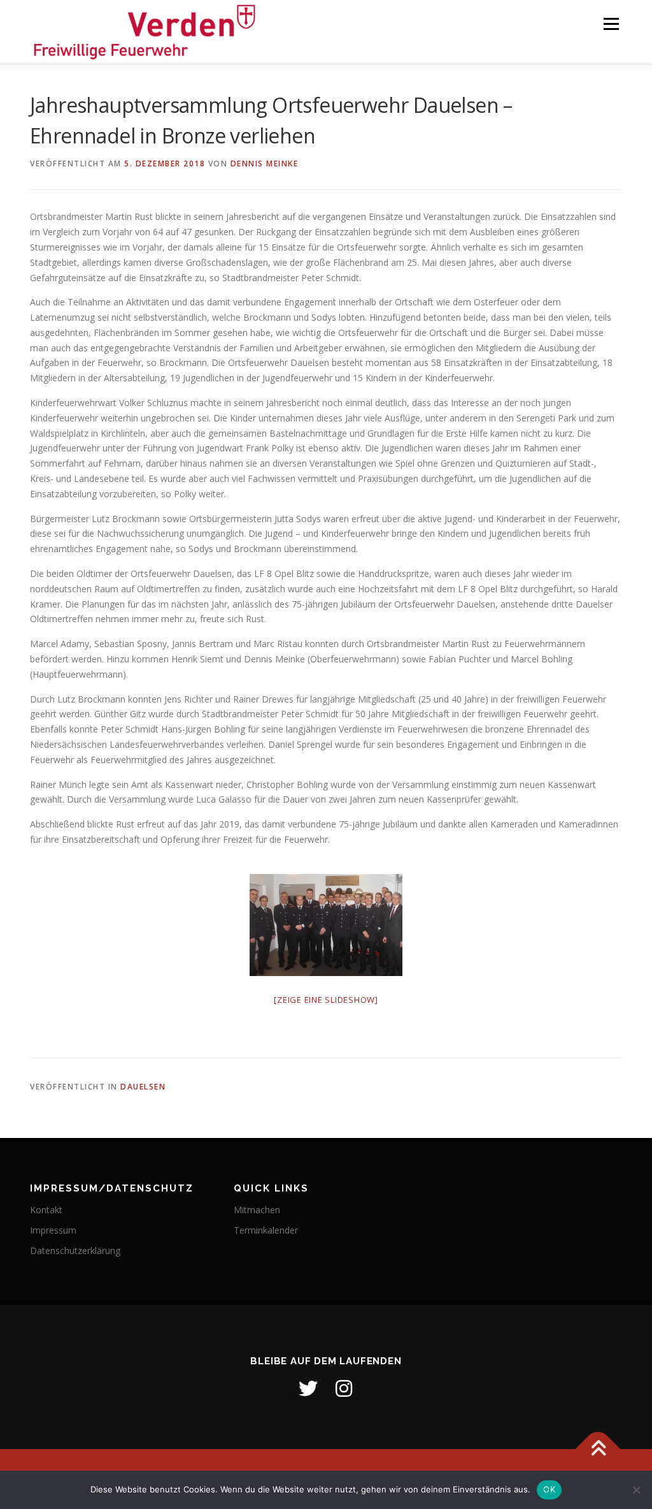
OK (549, 1489)
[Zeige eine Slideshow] (326, 999)
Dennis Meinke (264, 163)
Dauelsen (143, 1086)
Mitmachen (257, 1210)
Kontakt (46, 1210)
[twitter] (308, 1388)
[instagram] (343, 1388)
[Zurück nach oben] (598, 1449)
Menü (611, 24)
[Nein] (636, 1489)
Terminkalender (266, 1230)
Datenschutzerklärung (75, 1250)
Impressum (53, 1230)
